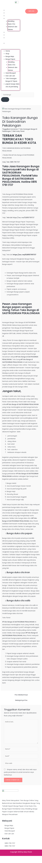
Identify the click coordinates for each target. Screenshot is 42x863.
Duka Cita (11, 24)
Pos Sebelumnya (21, 695)
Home (7, 10)
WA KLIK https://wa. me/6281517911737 (20, 218)
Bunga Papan (10, 18)
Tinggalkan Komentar (10, 129)
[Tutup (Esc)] (3, 857)
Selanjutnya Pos (21, 700)
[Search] (5, 99)
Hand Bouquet (10, 32)
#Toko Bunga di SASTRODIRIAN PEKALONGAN (23, 404)
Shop (7, 13)
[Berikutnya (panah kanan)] (10, 861)
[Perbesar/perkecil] (25, 857)
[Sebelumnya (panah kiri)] (3, 861)
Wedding (11, 21)
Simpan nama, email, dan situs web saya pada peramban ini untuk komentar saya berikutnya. (20, 772)
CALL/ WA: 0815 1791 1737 (11, 162)
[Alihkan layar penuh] (18, 857)
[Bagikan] (10, 857)
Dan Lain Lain (10, 35)
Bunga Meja (9, 16)
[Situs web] (21, 764)
